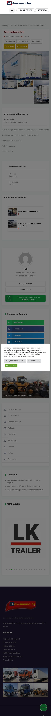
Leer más (30, 356)
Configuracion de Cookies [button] (15, 361)
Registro (42, 10)
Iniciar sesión (25, 10)
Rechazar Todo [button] (33, 361)
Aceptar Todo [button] (11, 365)
